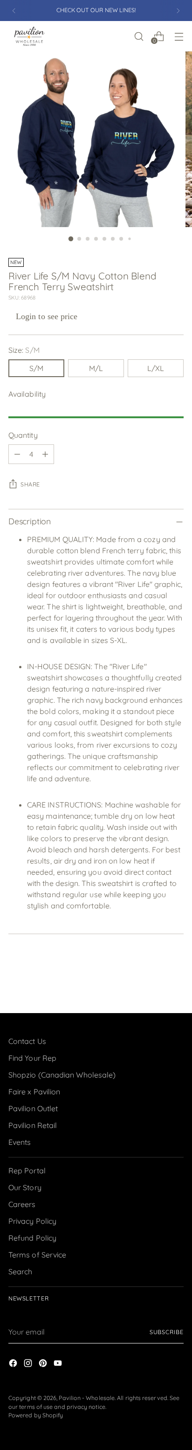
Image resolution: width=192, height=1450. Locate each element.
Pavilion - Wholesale (87, 1397)
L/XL (155, 368)
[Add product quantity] (45, 454)
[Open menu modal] (178, 36)
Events (19, 1142)
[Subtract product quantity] (17, 454)
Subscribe (167, 1332)
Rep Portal (27, 1170)
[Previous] (14, 10)
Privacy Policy (32, 1221)
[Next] (178, 10)
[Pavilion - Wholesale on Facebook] (14, 1364)
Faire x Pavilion (34, 1091)
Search (20, 1271)
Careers (22, 1204)
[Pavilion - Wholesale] (29, 36)
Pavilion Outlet (33, 1108)
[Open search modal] (138, 36)
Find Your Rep (32, 1058)
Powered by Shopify (35, 1415)
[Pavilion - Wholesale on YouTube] (58, 1364)
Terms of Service (37, 1254)
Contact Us (27, 1041)
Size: (24, 350)
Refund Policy (32, 1238)
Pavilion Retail (32, 1125)
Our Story (24, 1187)
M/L (96, 368)
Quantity (23, 435)
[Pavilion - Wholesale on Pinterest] (43, 1364)
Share (30, 484)
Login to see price (46, 316)
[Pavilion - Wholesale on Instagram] (28, 1364)
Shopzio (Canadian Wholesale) (62, 1074)
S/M (36, 368)
